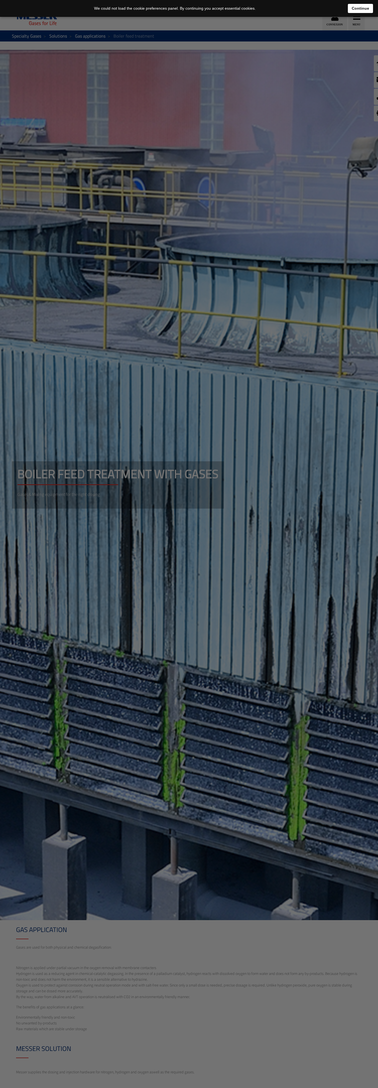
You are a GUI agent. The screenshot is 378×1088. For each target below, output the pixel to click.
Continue (360, 8)
